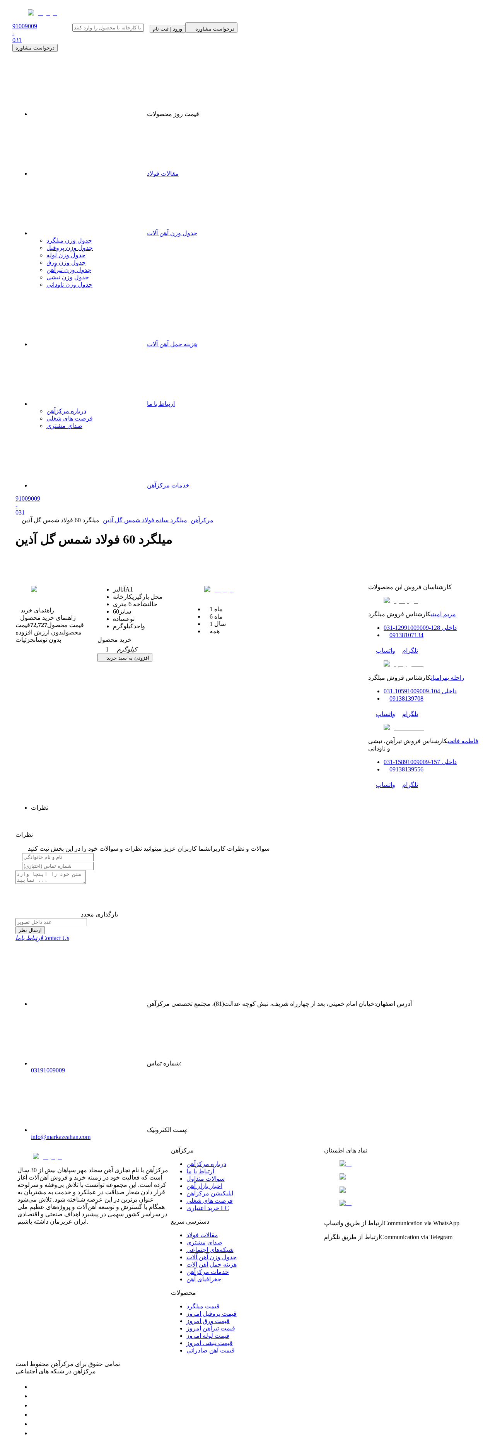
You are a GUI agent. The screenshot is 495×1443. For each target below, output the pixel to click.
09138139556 (406, 769)
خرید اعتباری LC (207, 1208)
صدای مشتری (64, 425)
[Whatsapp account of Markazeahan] (35, 1405)
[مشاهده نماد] (401, 1163)
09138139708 (406, 698)
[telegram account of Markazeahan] (35, 1386)
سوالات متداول (205, 1178)
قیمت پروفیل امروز (211, 1313)
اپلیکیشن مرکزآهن (209, 1193)
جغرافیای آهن (203, 1279)
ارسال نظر (30, 930)
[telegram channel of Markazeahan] (35, 1396)
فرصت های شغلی (69, 418)
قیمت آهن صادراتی (210, 1350)
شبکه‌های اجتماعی (210, 1249)
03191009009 (48, 1070)
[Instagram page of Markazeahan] (35, 1414)
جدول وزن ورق (66, 262)
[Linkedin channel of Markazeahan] (35, 1424)
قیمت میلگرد (203, 1306)
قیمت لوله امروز (207, 1335)
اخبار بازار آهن (204, 1186)
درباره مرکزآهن (66, 411)
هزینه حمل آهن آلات (172, 344)
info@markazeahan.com (60, 1137)
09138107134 (406, 635)
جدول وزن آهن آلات (172, 233)
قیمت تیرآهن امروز (210, 1328)
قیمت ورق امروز (208, 1321)
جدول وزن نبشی (67, 277)
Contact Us (42, 938)
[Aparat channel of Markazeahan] (35, 1433)
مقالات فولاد (163, 173)
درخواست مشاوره (35, 48)
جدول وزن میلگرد (69, 240)
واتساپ (385, 650)
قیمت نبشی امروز (209, 1343)
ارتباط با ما (161, 403)
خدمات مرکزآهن (168, 485)
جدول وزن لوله (65, 255)
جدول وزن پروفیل (69, 247)
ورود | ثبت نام (167, 29)
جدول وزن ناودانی (69, 284)
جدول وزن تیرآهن (68, 270)
